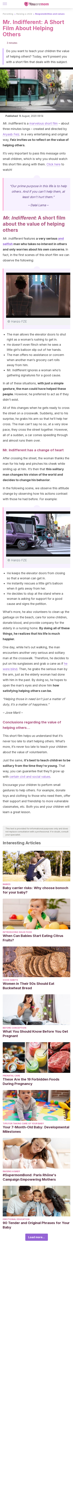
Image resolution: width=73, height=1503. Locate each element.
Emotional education (16, 1219)
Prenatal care (11, 1075)
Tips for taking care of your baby (23, 1123)
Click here (53, 164)
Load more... (36, 1237)
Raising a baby (11, 1171)
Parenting (8, 14)
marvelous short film (43, 123)
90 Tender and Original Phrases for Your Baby (36, 1225)
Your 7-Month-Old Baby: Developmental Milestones (36, 1129)
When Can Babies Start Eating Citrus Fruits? (33, 938)
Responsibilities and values (50, 14)
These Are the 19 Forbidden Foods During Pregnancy (31, 1081)
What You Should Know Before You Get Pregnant (35, 1033)
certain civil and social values (30, 776)
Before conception (14, 1028)
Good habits (10, 980)
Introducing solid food (17, 932)
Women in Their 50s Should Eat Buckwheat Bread (28, 986)
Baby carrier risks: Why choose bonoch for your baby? (35, 890)
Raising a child (24, 14)
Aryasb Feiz (11, 134)
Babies (6, 884)
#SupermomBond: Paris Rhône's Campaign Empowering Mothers (29, 1177)
